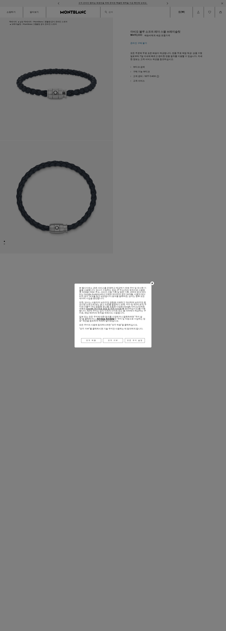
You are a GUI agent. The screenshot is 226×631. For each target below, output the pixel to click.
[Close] (152, 283)
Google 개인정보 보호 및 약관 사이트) (104, 309)
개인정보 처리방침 (105, 319)
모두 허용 (91, 340)
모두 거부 (113, 340)
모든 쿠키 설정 (135, 340)
